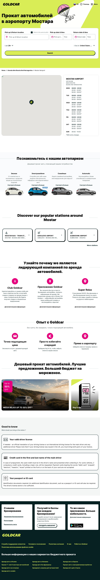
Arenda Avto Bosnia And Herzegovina (20, 70)
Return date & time (80, 32)
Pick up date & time (57, 32)
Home (3, 70)
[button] (31, 102)
